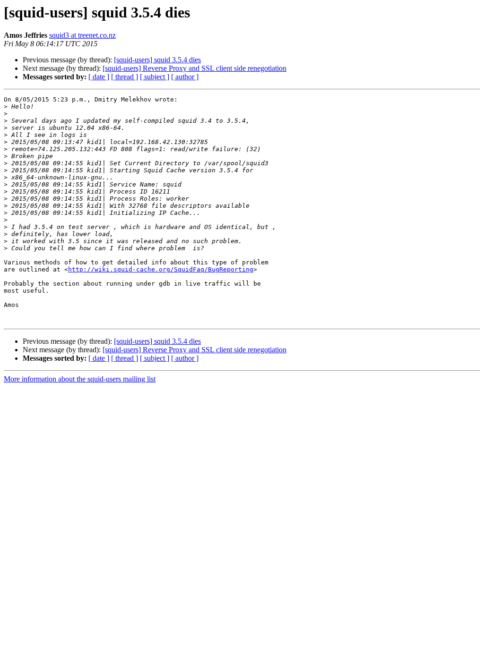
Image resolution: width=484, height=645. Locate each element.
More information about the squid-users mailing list (80, 379)
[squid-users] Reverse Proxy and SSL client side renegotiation (194, 68)
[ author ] (185, 77)
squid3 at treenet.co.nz (82, 35)
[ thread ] (124, 77)
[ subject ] (154, 77)
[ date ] (98, 77)
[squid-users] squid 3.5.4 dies (157, 60)
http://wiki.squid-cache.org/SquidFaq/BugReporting (160, 269)
